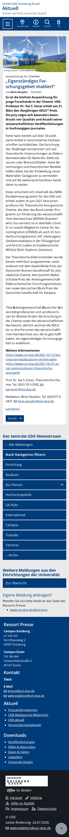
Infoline (36, 798)
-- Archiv (12, 555)
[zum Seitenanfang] (61, 829)
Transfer (12, 535)
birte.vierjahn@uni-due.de (36, 401)
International (15, 515)
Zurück (12, 418)
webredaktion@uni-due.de (26, 696)
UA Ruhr (12, 505)
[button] (36, 24)
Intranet (16, 798)
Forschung (14, 464)
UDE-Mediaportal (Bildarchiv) (28, 715)
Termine (12, 545)
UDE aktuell (16, 720)
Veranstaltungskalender (24, 725)
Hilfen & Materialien (22, 747)
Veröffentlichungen (21, 742)
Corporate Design (20, 762)
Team (8, 679)
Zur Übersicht (16, 583)
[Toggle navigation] (8, 24)
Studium (12, 474)
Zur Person (13, 409)
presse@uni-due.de (21, 691)
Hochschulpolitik (18, 494)
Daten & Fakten (18, 752)
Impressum (20, 808)
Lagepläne (15, 757)
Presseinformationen (23, 710)
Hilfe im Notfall (22, 803)
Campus (12, 525)
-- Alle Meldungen (19, 444)
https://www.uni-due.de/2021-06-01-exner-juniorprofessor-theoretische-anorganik (32, 368)
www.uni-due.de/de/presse (28, 610)
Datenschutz (46, 808)
